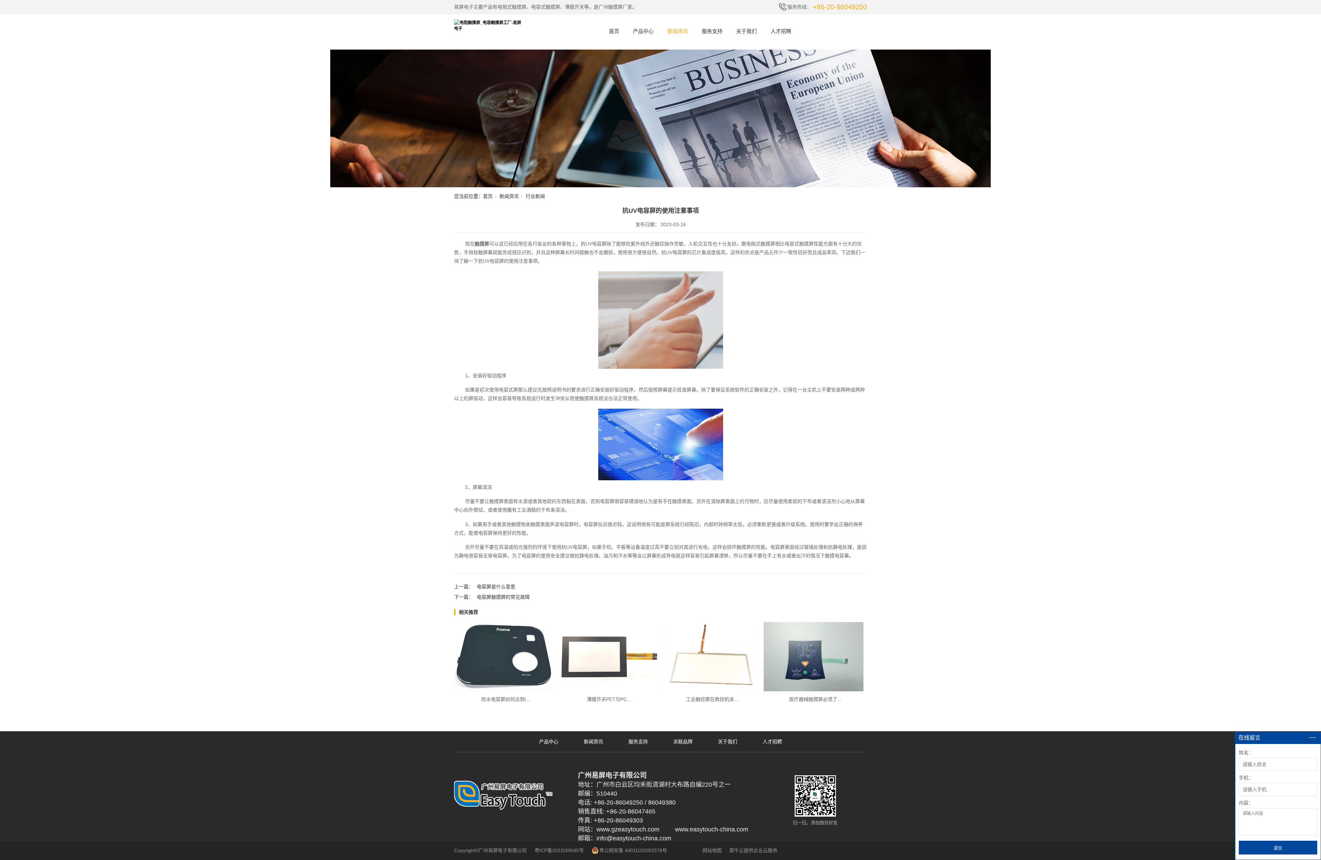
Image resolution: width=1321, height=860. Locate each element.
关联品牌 (682, 741)
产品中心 (643, 31)
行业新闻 (535, 196)
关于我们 (746, 31)
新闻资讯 (677, 31)
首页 (614, 31)
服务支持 (712, 31)
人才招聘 (781, 31)
